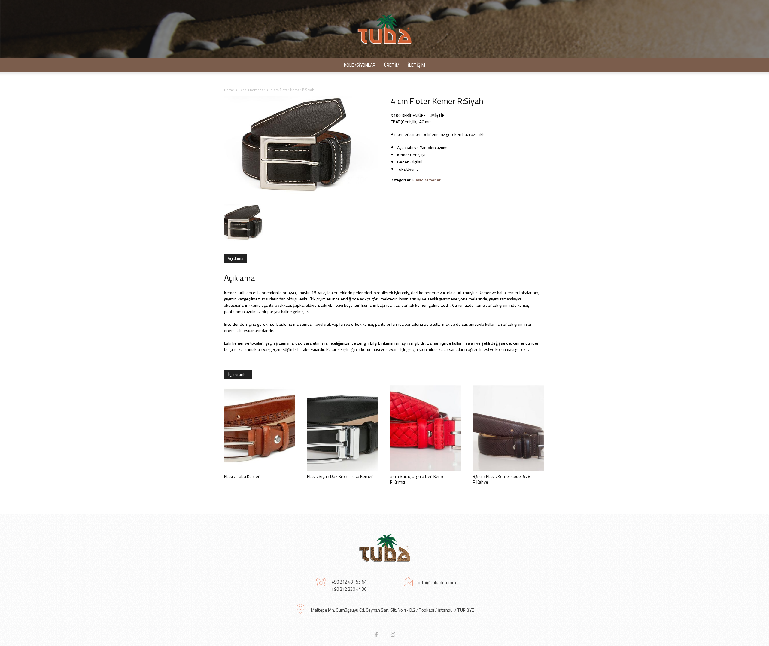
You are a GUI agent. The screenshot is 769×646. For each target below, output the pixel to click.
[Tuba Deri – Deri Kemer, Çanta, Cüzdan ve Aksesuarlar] (384, 29)
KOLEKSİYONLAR (359, 65)
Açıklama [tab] (235, 258)
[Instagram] (393, 634)
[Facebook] (376, 634)
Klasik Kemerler (252, 89)
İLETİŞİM (416, 65)
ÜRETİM (392, 65)
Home (229, 89)
